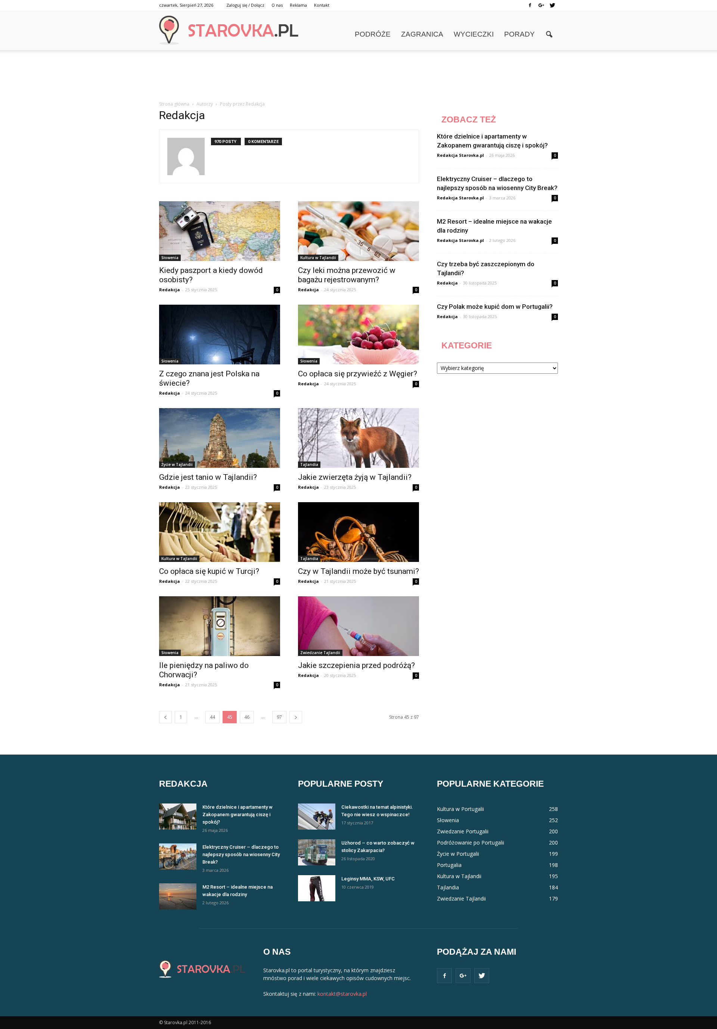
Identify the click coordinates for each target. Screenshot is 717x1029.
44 (212, 717)
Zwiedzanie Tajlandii (320, 652)
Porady (519, 34)
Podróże (373, 34)
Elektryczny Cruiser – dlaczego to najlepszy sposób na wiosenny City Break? (241, 854)
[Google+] (541, 5)
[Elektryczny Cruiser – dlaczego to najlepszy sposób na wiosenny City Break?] (177, 856)
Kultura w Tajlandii (318, 257)
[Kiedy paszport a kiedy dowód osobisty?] (219, 231)
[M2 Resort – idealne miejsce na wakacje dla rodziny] (177, 896)
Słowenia (170, 257)
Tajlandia (309, 464)
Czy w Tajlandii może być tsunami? (358, 571)
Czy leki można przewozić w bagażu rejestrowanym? (346, 275)
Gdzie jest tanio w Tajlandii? (208, 477)
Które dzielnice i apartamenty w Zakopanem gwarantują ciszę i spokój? (237, 814)
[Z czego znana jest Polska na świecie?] (219, 334)
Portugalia (449, 864)
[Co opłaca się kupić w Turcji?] (219, 532)
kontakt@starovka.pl (342, 993)
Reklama (298, 5)
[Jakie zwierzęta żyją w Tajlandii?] (358, 438)
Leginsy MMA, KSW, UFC (368, 879)
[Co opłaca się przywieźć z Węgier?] (358, 334)
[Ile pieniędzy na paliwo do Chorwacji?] (219, 626)
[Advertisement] (358, 76)
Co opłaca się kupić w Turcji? (209, 571)
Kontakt (321, 5)
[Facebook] (530, 5)
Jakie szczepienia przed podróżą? (356, 665)
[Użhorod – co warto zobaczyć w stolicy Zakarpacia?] (316, 852)
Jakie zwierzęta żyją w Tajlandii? (355, 477)
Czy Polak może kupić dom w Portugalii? (495, 306)
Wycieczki (474, 34)
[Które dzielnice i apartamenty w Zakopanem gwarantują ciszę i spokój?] (177, 816)
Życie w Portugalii (458, 853)
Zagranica (422, 34)
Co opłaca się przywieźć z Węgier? (357, 373)
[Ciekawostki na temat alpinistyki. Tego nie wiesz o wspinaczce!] (316, 816)
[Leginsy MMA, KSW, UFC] (316, 888)
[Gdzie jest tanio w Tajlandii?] (219, 438)
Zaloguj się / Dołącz (245, 5)
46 (246, 717)
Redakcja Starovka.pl (460, 155)
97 (279, 717)
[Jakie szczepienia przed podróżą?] (358, 626)
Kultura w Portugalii (460, 808)
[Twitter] (552, 5)
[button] (549, 35)
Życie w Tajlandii (177, 464)
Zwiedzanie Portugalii (462, 831)
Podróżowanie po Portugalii (470, 842)
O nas (277, 5)
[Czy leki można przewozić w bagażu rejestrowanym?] (358, 231)
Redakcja (169, 289)
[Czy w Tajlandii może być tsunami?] (358, 532)
